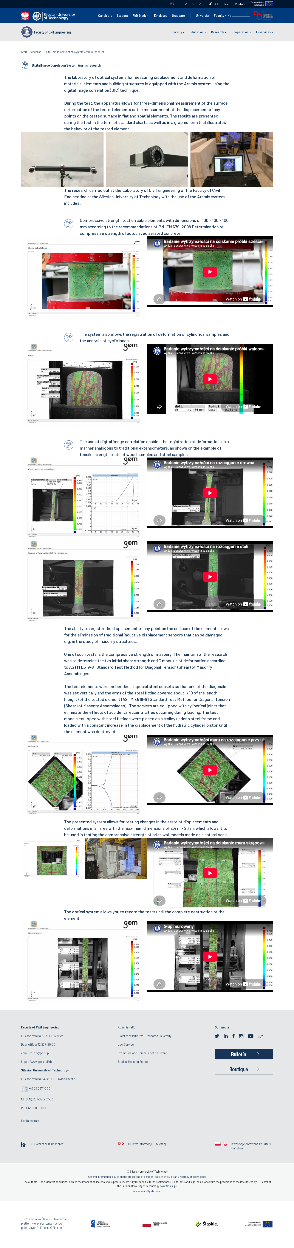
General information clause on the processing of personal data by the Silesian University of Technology (147, 1176)
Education (197, 32)
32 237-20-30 (46, 1044)
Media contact (30, 1120)
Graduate (178, 15)
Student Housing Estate (133, 1061)
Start (24, 51)
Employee (160, 15)
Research (217, 32)
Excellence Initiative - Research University (144, 1036)
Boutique (238, 1069)
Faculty (219, 15)
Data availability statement (147, 1191)
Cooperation (240, 32)
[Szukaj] (229, 15)
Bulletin (238, 1054)
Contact (240, 4)
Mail (172, 4)
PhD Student (141, 15)
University (202, 15)
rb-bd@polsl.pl (40, 1053)
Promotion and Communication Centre (142, 1053)
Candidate (105, 15)
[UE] (259, 4)
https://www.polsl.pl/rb (36, 1061)
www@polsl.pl (168, 1186)
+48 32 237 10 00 (39, 1088)
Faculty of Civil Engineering (52, 32)
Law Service (126, 1044)
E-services (263, 32)
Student (122, 15)
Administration (127, 1027)
